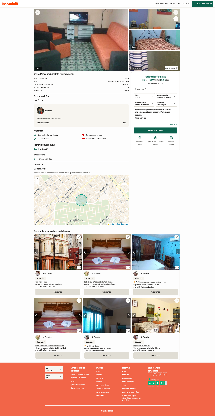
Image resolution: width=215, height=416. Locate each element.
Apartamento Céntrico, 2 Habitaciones (152, 282)
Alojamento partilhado (78, 378)
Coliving (73, 381)
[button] (37, 178)
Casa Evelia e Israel (41, 282)
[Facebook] (150, 374)
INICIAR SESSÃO (175, 4)
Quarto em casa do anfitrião (80, 374)
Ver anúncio (58, 292)
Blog (98, 371)
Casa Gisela (95, 346)
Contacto (125, 375)
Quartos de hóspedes (78, 385)
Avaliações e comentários (130, 392)
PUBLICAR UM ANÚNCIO (204, 4)
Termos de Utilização (103, 389)
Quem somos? (127, 378)
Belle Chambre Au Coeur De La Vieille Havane (98, 282)
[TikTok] (160, 374)
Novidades (100, 396)
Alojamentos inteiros (77, 388)
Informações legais (102, 385)
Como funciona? (128, 382)
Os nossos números (102, 392)
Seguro (124, 385)
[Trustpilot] (157, 386)
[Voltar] (37, 15)
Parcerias (99, 382)
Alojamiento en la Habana (141, 345)
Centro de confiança (129, 389)
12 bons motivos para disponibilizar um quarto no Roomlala (131, 398)
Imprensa (99, 378)
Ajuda (124, 371)
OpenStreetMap (122, 224)
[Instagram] (155, 374)
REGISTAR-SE (186, 4)
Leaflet (111, 224)
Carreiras (99, 375)
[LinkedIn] (165, 374)
